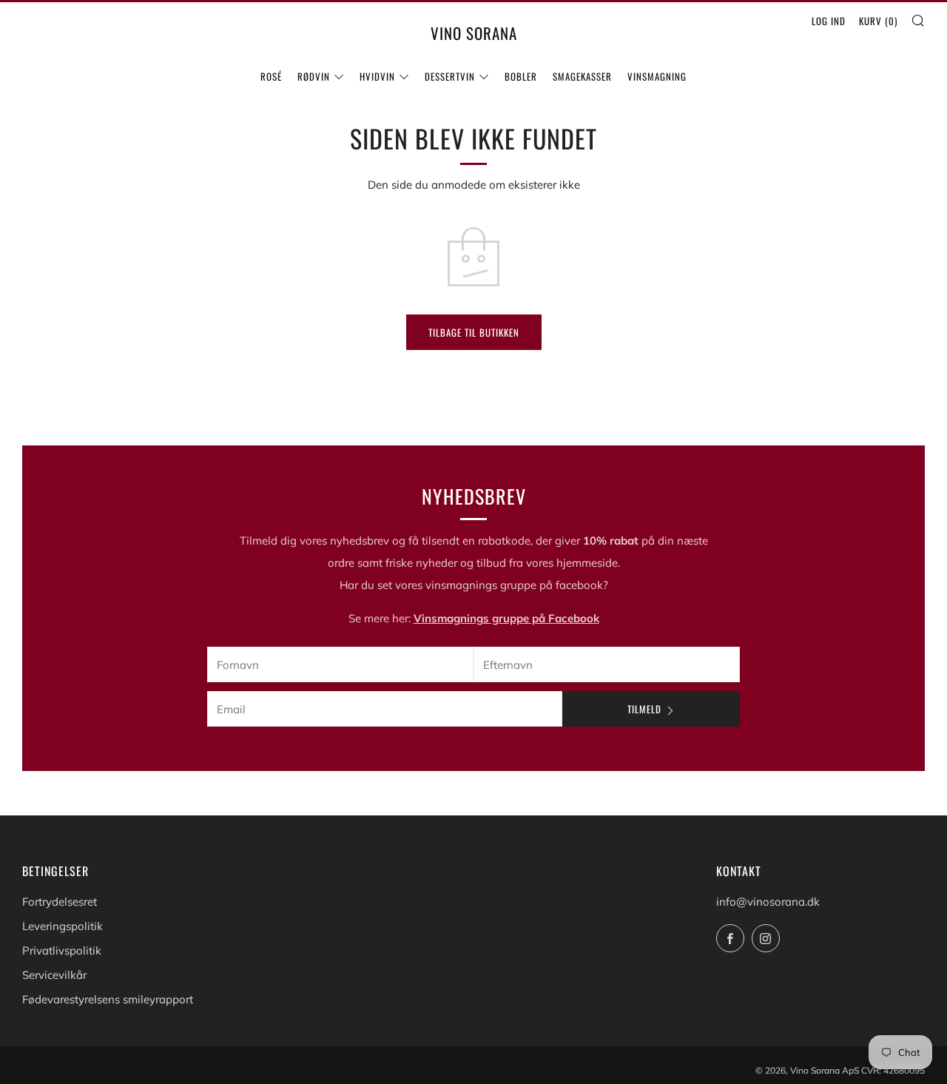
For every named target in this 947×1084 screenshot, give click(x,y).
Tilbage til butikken (473, 332)
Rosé (271, 76)
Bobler (521, 76)
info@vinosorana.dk (768, 902)
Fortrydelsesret (59, 902)
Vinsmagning (657, 76)
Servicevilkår (54, 975)
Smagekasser (582, 76)
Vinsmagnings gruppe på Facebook (506, 617)
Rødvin (313, 76)
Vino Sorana (474, 33)
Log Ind (829, 20)
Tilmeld (644, 708)
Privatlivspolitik (61, 950)
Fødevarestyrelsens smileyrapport (107, 999)
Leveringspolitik (62, 926)
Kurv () (878, 20)
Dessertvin (450, 76)
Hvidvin (377, 76)
